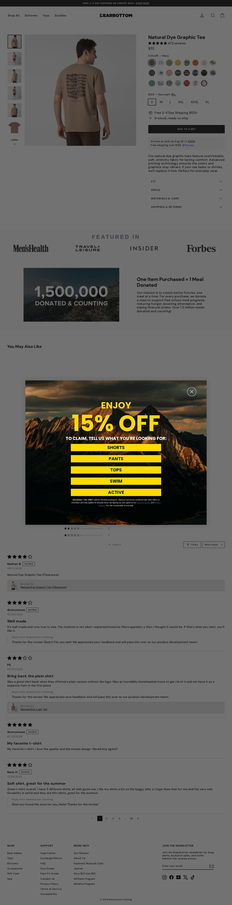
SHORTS (116, 447)
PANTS (116, 459)
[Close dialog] (192, 392)
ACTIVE (116, 492)
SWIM (116, 481)
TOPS (116, 470)
